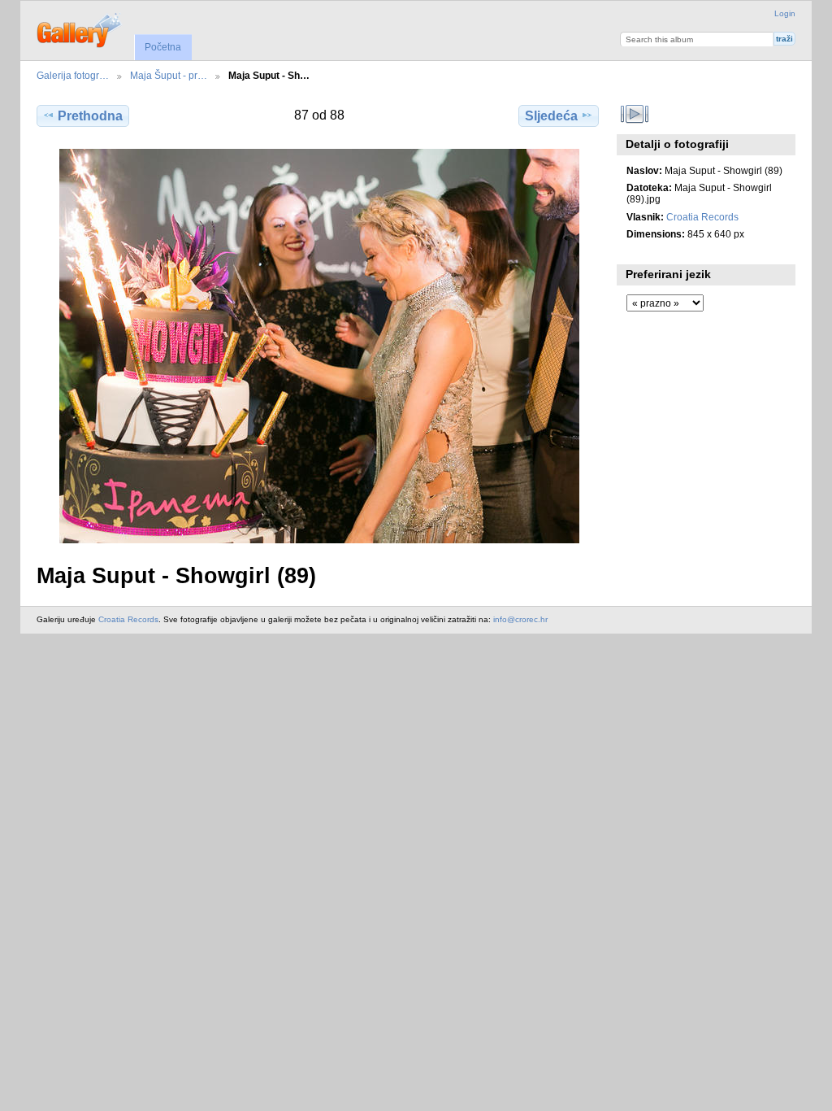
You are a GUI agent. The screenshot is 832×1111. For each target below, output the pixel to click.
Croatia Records (702, 216)
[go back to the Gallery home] (80, 28)
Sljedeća (551, 116)
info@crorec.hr (520, 619)
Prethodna (90, 116)
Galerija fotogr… (73, 75)
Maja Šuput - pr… (168, 75)
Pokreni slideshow (635, 113)
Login (784, 13)
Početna (163, 47)
